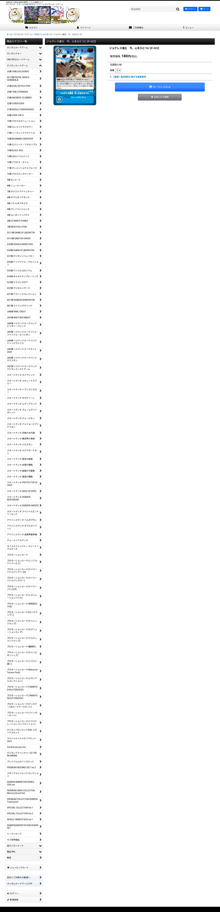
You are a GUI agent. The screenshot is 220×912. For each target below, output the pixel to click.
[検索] (178, 9)
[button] (188, 28)
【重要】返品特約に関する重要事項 (129, 77)
